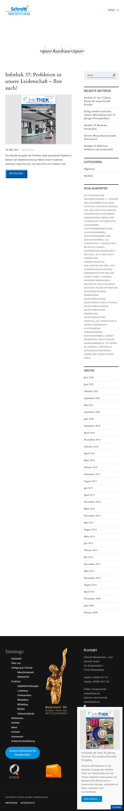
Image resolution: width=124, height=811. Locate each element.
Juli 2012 (88, 557)
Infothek (88, 175)
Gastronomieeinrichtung (98, 228)
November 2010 (92, 578)
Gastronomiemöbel (95, 232)
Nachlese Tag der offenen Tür (100, 288)
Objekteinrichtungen (96, 306)
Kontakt (15, 731)
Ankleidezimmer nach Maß (99, 203)
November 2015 (92, 515)
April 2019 (89, 432)
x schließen (116, 807)
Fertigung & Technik (22, 667)
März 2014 (89, 536)
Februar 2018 (90, 467)
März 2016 (89, 508)
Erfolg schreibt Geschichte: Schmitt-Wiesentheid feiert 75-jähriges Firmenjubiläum (100, 115)
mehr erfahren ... (92, 799)
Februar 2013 (90, 550)
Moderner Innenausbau (97, 280)
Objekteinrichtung (95, 299)
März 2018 (89, 460)
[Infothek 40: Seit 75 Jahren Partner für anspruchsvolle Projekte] (100, 729)
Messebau (22, 699)
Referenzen (17, 718)
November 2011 (92, 564)
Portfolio (16, 681)
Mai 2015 (88, 522)
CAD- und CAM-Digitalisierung (100, 210)
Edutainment (108, 214)
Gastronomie (91, 225)
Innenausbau (24, 695)
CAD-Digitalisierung (107, 206)
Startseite (16, 658)
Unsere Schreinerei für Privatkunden (22, 752)
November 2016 (92, 502)
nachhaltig (90, 284)
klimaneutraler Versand (98, 269)
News (14, 727)
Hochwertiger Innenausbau (99, 251)
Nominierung (91, 295)
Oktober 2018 (91, 446)
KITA (112, 265)
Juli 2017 (88, 488)
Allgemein (89, 169)
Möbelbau (22, 704)
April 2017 (89, 495)
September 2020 (92, 412)
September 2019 (92, 426)
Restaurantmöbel (94, 336)
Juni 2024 (89, 377)
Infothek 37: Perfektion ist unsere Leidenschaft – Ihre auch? (33, 81)
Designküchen (92, 214)
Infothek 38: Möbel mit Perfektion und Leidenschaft (98, 147)
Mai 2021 (88, 405)
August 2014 (90, 529)
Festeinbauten (107, 221)
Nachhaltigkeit (106, 284)
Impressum (17, 736)
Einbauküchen (92, 217)
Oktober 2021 (91, 391)
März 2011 (89, 571)
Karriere (15, 722)
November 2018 (92, 439)
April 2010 (89, 591)
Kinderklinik (91, 258)
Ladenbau (106, 277)
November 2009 (92, 598)
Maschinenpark (25, 672)
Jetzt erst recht (104, 254)
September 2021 (92, 398)
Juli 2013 (88, 543)
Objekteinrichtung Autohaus (100, 302)
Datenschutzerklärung (23, 741)
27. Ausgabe (111, 199)
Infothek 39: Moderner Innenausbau (95, 127)
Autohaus (89, 206)
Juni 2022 (89, 384)
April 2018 (89, 453)
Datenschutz (28, 803)
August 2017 (90, 481)
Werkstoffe (23, 676)
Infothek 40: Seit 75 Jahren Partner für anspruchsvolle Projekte (97, 101)
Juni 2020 (89, 419)
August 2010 (90, 584)
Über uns (16, 663)
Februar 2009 (90, 612)
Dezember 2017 (92, 474)
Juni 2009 (89, 605)
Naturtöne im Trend (95, 291)
